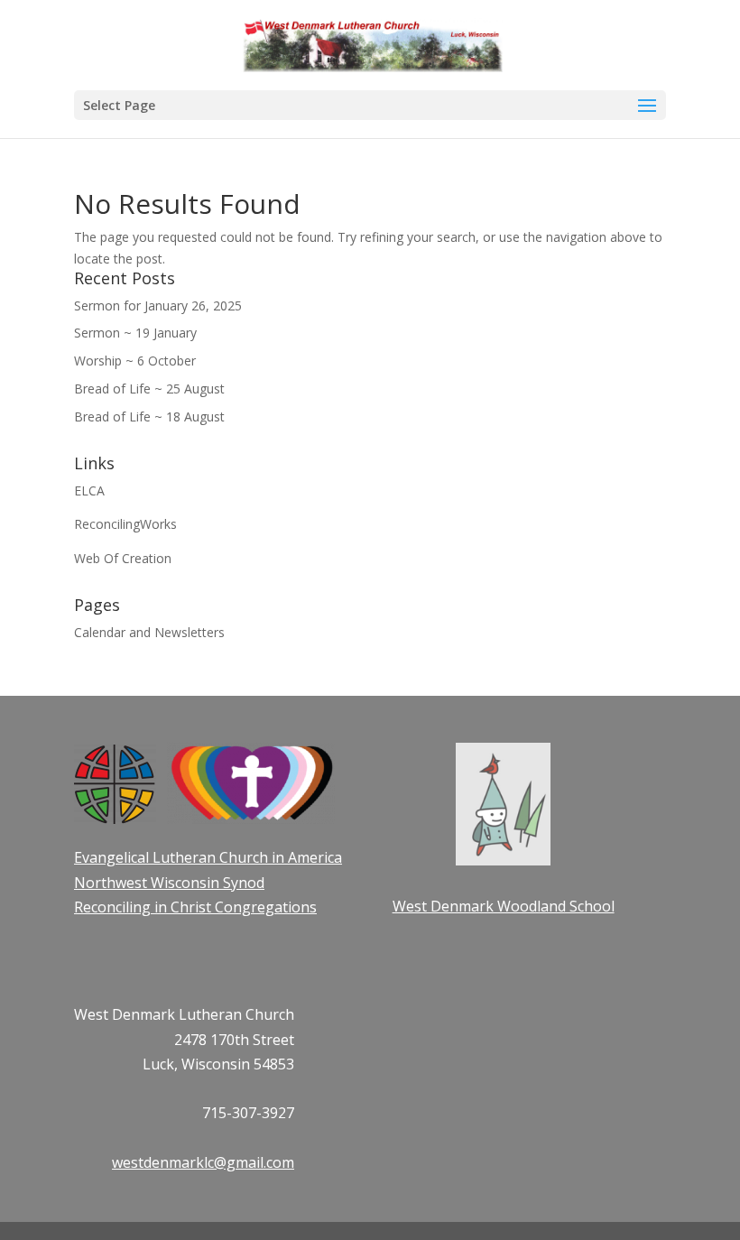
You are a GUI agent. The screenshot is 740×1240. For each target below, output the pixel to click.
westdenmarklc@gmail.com (203, 1162)
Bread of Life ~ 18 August (149, 416)
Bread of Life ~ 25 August (149, 388)
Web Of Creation (122, 558)
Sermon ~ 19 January (135, 332)
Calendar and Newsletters (149, 632)
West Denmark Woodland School (504, 906)
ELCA (89, 490)
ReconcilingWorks (125, 523)
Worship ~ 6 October (135, 360)
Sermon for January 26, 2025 (158, 305)
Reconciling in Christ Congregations (195, 907)
